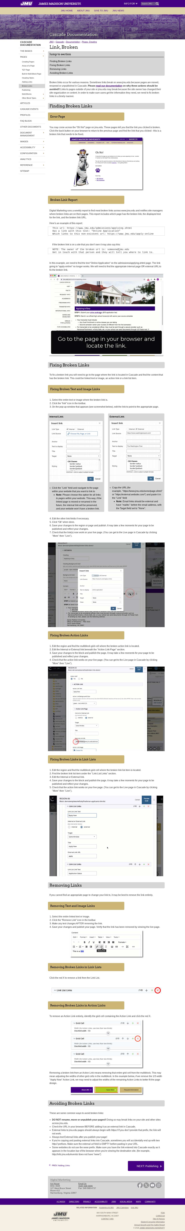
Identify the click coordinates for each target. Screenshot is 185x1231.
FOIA (163, 1213)
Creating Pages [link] (28, 62)
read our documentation (109, 86)
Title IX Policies (159, 1219)
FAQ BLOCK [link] (26, 121)
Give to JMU (101, 10)
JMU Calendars (122, 1208)
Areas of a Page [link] (28, 66)
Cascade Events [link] (29, 109)
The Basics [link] (26, 51)
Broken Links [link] (27, 86)
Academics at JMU (106, 1208)
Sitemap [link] (24, 171)
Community (150, 1202)
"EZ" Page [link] (26, 70)
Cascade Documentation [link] (30, 43)
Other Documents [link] (30, 127)
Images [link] (24, 141)
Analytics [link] (25, 159)
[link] (140, 1187)
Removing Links (58, 69)
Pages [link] (23, 57)
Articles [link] (25, 103)
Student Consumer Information (153, 1222)
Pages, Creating (89, 41)
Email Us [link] (82, 1183)
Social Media (126, 1202)
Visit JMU (134, 1208)
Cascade (60, 41)
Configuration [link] (28, 153)
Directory (74, 1202)
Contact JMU (107, 1219)
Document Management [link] (27, 134)
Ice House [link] (55, 1183)
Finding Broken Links (61, 61)
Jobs (113, 1202)
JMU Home (67, 10)
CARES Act (160, 1216)
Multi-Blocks (27, 94)
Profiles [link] (25, 115)
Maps (138, 1202)
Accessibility (101, 1202)
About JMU (83, 10)
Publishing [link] (26, 90)
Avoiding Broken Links (61, 73)
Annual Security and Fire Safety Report (149, 1225)
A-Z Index (61, 1202)
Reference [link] (26, 165)
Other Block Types (29, 98)
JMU (51, 41)
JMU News (118, 10)
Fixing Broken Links (60, 65)
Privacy (87, 1202)
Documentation (73, 41)
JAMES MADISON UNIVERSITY (152, 1228)
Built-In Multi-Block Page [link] (31, 74)
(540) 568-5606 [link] (85, 1186)
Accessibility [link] (27, 147)
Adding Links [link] (27, 82)
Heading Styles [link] (28, 78)
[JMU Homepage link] (60, 1220)
